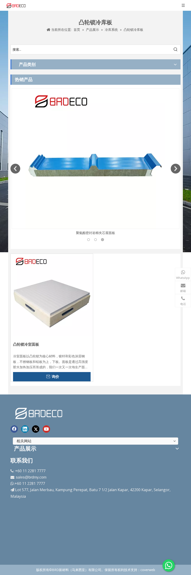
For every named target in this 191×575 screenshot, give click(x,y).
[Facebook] (14, 429)
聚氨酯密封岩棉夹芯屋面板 (95, 233)
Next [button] (176, 169)
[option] (95, 162)
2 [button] (95, 239)
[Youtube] (46, 429)
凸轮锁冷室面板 (26, 344)
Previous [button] (15, 169)
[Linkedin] (25, 429)
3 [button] (102, 239)
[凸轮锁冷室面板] (52, 295)
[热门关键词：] (175, 49)
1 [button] (88, 239)
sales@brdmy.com (31, 477)
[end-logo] (39, 412)
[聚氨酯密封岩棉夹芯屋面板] (95, 159)
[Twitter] (35, 429)
